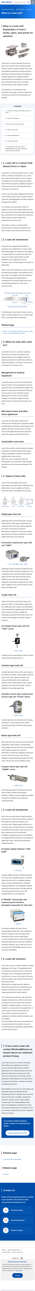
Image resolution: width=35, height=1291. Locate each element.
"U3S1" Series (18, 651)
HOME (3, 1250)
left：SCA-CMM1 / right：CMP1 (18, 564)
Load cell (5, 1174)
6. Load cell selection (11, 141)
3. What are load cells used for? (14, 124)
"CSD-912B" (18, 870)
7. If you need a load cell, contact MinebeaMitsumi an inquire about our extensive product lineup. (16, 148)
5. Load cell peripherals (12, 135)
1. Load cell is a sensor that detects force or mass (18, 111)
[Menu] (33, 2)
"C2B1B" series (18, 785)
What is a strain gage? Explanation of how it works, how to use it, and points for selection (18, 332)
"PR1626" (18, 924)
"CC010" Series (18, 715)
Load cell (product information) (12, 1159)
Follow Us (15, 1258)
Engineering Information (14, 1250)
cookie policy (19, 1270)
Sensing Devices (6, 1252)
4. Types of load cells (11, 129)
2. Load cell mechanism (12, 118)
